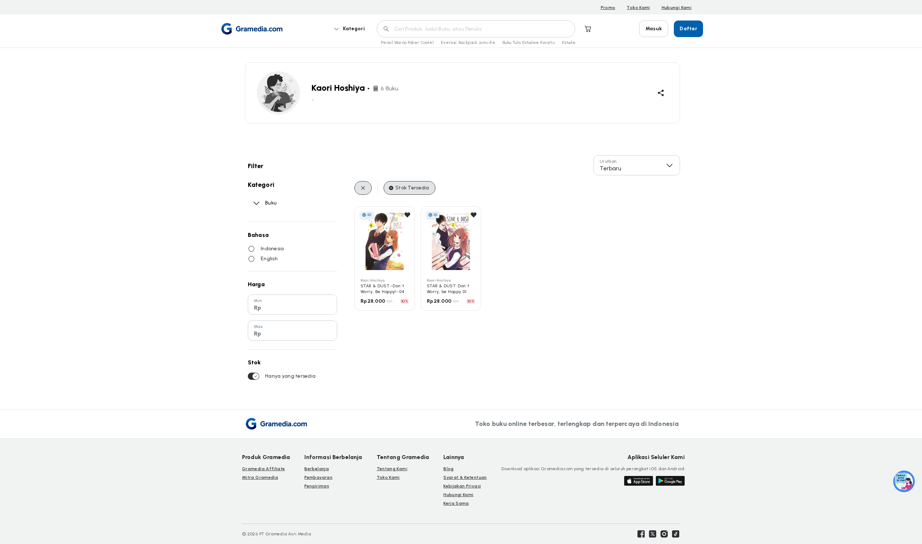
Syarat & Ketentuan (465, 477)
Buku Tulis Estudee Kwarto (528, 42)
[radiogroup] (292, 253)
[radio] (251, 248)
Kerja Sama (456, 503)
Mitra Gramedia (260, 477)
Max (258, 326)
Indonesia (272, 249)
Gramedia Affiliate (263, 468)
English (269, 259)
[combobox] (637, 165)
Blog (448, 468)
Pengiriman (316, 486)
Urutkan (608, 161)
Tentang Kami (392, 468)
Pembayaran (318, 477)
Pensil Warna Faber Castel (407, 42)
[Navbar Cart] (588, 29)
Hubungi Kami (677, 7)
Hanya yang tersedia (290, 376)
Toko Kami (638, 7)
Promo (608, 7)
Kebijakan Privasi (462, 486)
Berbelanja (316, 468)
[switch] (253, 376)
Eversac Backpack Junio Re (468, 42)
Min (257, 300)
